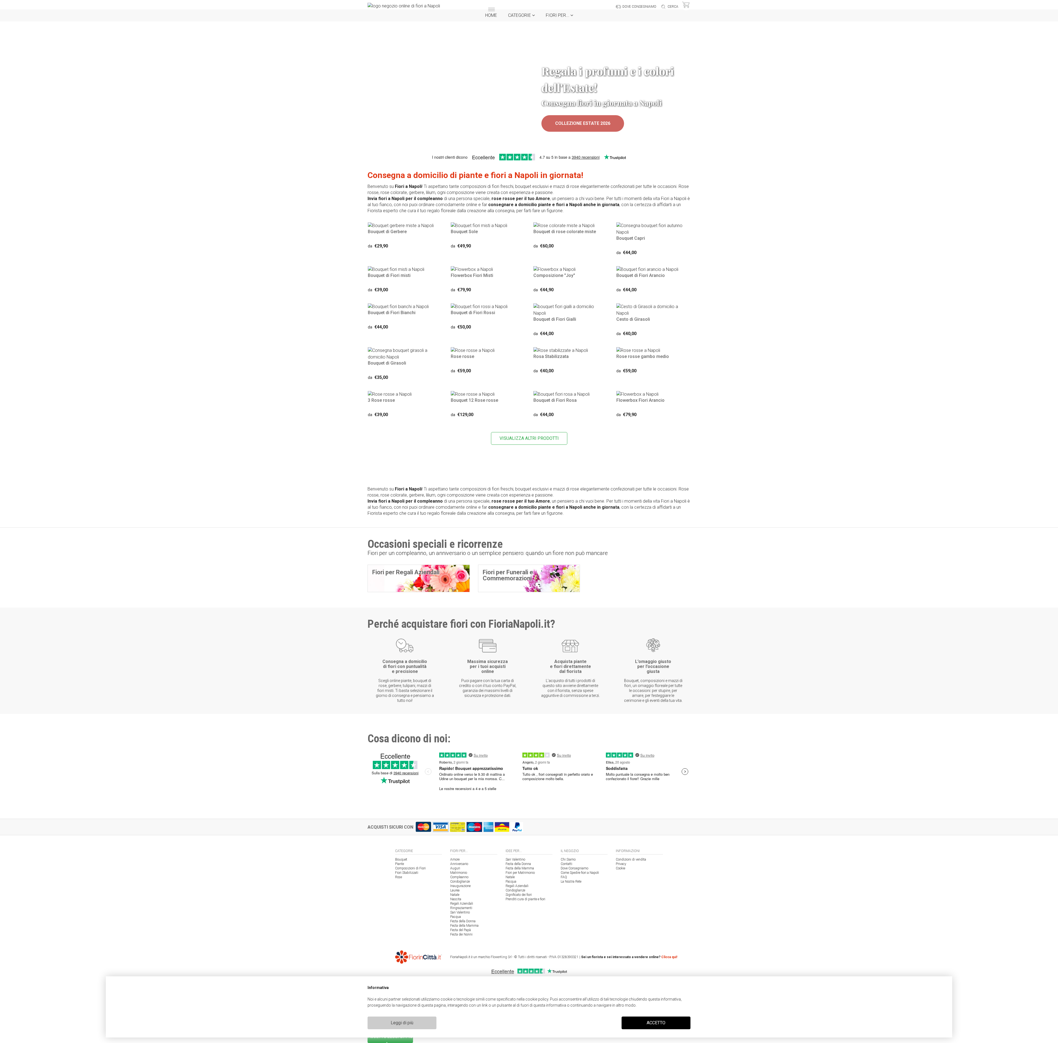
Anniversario (459, 864)
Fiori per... (558, 15)
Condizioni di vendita (631, 859)
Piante (399, 864)
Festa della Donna (463, 921)
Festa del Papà (460, 930)
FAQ (564, 877)
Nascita (455, 899)
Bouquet (401, 859)
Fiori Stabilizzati (406, 873)
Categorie (520, 15)
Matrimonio (458, 873)
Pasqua (455, 917)
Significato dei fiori (519, 895)
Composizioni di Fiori (410, 868)
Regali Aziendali (461, 903)
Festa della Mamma (464, 926)
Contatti (566, 864)
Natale (454, 895)
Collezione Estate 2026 (582, 123)
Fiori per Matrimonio (520, 873)
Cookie (620, 868)
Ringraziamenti (461, 908)
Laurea (455, 890)
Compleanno (459, 877)
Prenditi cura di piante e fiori (525, 899)
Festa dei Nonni (461, 934)
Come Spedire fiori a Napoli (580, 873)
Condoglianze (460, 881)
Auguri (455, 868)
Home (491, 15)
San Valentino (460, 912)
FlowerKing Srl (501, 957)
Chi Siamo (568, 859)
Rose (398, 877)
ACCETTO (656, 1022)
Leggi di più (402, 1022)
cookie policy (536, 999)
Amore (455, 859)
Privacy (621, 864)
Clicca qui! (669, 957)
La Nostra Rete (571, 881)
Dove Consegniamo (574, 868)
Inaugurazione (460, 886)
